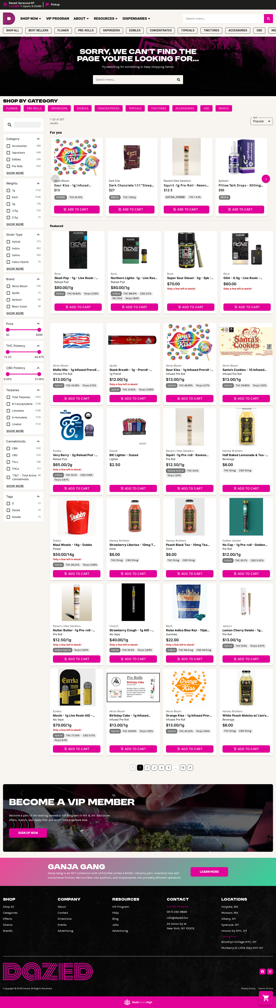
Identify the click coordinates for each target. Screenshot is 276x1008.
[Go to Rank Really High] (138, 1002)
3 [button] (154, 767)
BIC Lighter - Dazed (123, 455)
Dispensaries (135, 19)
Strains (8, 925)
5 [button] (169, 767)
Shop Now (29, 19)
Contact (63, 912)
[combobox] (223, 18)
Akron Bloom (60, 365)
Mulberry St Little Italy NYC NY (242, 948)
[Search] (268, 18)
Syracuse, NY (230, 925)
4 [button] (161, 767)
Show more (15, 172)
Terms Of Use (265, 988)
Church (113, 626)
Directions (65, 918)
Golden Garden (231, 540)
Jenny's (227, 626)
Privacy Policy (248, 988)
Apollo (113, 365)
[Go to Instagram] (270, 972)
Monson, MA (229, 912)
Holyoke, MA (229, 906)
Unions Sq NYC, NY (234, 931)
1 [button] (140, 767)
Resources (104, 19)
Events (62, 925)
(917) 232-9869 (177, 912)
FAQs (115, 912)
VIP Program (57, 19)
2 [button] (147, 767)
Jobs (115, 925)
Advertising (65, 931)
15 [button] (182, 767)
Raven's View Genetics (180, 450)
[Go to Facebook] (262, 972)
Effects (7, 918)
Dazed (113, 450)
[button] (32, 5)
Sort (255, 117)
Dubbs (57, 540)
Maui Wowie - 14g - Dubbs (72, 545)
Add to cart (80, 307)
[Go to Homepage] (9, 19)
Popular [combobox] (258, 121)
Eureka (57, 450)
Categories (10, 912)
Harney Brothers (232, 450)
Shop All (8, 906)
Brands (8, 931)
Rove (57, 273)
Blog (115, 918)
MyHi (169, 626)
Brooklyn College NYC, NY (238, 942)
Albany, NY (228, 918)
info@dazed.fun (177, 918)
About (80, 19)
